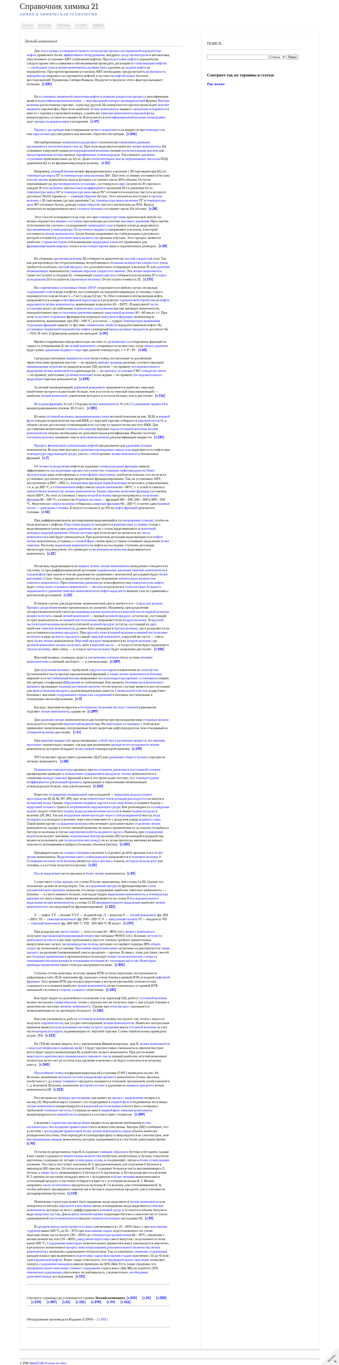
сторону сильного (72, 990)
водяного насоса (110, 832)
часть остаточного (57, 1185)
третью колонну (126, 628)
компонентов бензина (146, 674)
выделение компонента (72, 545)
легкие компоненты (72, 67)
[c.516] (125, 1302)
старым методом (54, 242)
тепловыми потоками (88, 961)
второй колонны (99, 495)
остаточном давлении (75, 312)
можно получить (39, 616)
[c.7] (45, 458)
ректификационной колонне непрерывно (135, 117)
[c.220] (161, 1298)
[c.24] (105, 163)
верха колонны (64, 504)
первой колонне (121, 632)
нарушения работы (83, 832)
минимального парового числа (88, 1056)
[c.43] (45, 512)
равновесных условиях (131, 524)
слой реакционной (128, 815)
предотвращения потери (45, 155)
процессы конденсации (52, 121)
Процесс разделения (42, 607)
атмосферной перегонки (79, 300)
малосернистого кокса (77, 1226)
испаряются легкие (145, 745)
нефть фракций (126, 508)
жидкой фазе (110, 1110)
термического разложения (93, 308)
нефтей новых (124, 76)
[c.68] (64, 761)
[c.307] (52, 1302)
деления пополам (79, 375)
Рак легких (216, 84)
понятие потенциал (106, 1218)
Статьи (27, 25)
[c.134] (159, 437)
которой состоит (70, 1077)
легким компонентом (118, 1023)
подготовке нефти (123, 59)
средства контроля (134, 55)
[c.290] (96, 1302)
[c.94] (111, 1302)
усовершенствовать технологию (83, 51)
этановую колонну (144, 857)
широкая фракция (106, 504)
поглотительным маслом (140, 150)
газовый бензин (62, 171)
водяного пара (150, 819)
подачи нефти (135, 67)
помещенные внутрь (85, 836)
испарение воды (39, 803)
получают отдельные (50, 317)
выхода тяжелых (55, 778)
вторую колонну (135, 620)
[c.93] (31, 1143)
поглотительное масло (108, 159)
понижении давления (82, 582)
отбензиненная (64, 487)
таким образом (88, 204)
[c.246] (131, 134)
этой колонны (66, 861)
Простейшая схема (48, 1073)
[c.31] (66, 1302)
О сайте (81, 25)
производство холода (82, 944)
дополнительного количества (128, 1247)
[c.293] (84, 379)
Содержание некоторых (64, 1243)
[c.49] (94, 121)
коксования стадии (117, 1256)
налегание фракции (135, 491)
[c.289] (115, 661)
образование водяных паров (85, 803)
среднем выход (48, 1226)
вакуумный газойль (123, 919)
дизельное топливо (54, 508)
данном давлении (79, 528)
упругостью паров (102, 670)
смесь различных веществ (127, 740)
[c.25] (92, 865)
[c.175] (148, 279)
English (98, 25)
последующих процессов (69, 470)
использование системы (72, 1027)
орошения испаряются (150, 109)
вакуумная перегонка (93, 1239)
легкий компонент (82, 346)
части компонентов (63, 1218)
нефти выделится (113, 591)
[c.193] (137, 749)
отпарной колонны (40, 732)
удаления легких (52, 720)
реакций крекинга (68, 782)
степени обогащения (80, 429)
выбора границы (110, 362)
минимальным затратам (44, 366)
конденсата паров (49, 1031)
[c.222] (110, 907)
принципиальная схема (92, 416)
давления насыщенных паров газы (105, 450)
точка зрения (62, 882)
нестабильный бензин (63, 678)
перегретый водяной (78, 724)
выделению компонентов (126, 894)
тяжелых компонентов (148, 570)
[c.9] (78, 699)
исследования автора (101, 886)
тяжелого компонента (43, 582)
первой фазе (120, 1102)
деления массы (119, 342)
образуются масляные (75, 1206)
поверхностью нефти (148, 582)
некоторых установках (123, 724)
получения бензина (54, 670)
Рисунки (45, 25)
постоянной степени (145, 769)
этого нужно (49, 51)
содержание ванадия (54, 1264)
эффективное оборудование (84, 55)
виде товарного (66, 1081)
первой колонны (115, 483)
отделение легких (148, 823)
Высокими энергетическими (96, 948)
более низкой (84, 749)
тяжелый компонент (105, 636)
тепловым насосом (124, 961)
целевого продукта (65, 636)
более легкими (124, 1177)
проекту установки (118, 371)
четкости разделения (54, 466)
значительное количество (45, 491)
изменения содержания (44, 1272)
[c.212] (58, 1089)
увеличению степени (103, 657)
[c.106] (159, 649)
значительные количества (82, 1156)
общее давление (156, 346)
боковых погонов (88, 499)
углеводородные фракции (118, 466)
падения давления (54, 533)
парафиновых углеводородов (98, 155)
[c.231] (47, 84)
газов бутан (149, 670)
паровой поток (149, 420)
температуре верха (41, 175)
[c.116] (160, 396)
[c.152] (50, 1035)
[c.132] (111, 990)
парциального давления (44, 591)
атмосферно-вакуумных (97, 474)
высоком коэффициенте (87, 188)
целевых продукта (64, 632)
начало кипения (106, 487)
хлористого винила (111, 271)
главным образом (84, 196)
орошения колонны (68, 258)
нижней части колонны (80, 620)
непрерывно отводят (138, 520)
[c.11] (77, 732)
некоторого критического (46, 1056)
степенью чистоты (57, 1110)
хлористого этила (155, 263)
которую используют (141, 861)
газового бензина (90, 209)
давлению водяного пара (63, 350)
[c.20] (149, 1218)
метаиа (97, 587)
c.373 (102, 1319)
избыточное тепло (100, 799)
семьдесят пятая (153, 371)
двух (122, 184)
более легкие (38, 179)
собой (94, 454)
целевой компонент (41, 645)
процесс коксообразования (86, 1247)
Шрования (72, 682)
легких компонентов (58, 371)
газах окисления (121, 803)
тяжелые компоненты (117, 113)
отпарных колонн (156, 720)
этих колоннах (52, 188)
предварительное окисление (128, 1260)
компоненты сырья (117, 1131)
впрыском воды (126, 794)
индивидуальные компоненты (98, 612)
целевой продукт (118, 616)
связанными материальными (48, 961)
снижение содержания (150, 1251)
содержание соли (39, 292)
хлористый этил (104, 275)
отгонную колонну (40, 437)
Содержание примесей (148, 404)
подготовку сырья (89, 1256)
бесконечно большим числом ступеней (109, 707)
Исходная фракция (48, 404)
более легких (44, 641)
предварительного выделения (118, 902)
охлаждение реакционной (68, 794)
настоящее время (95, 246)
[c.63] (142, 350)
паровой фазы (143, 113)
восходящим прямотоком (69, 1127)
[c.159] (128, 923)
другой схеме (97, 632)
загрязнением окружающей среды (95, 807)
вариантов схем (78, 358)
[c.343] (44, 1064)
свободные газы (43, 67)
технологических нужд (81, 840)
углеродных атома (89, 1160)
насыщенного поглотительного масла (55, 146)
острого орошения (105, 1027)
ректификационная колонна (60, 101)
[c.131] (81, 1302)
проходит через (102, 815)
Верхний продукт (88, 641)
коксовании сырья (98, 1231)
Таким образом (108, 491)
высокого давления (135, 221)
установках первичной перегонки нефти (69, 96)
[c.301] (92, 408)
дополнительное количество (78, 238)
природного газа (100, 225)
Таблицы (63, 25)
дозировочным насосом (101, 811)
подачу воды (73, 811)
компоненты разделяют (79, 142)
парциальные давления (114, 570)
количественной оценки (85, 1214)
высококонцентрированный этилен (68, 936)
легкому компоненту (75, 1006)
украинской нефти (47, 1260)
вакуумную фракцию (117, 317)
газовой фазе (84, 541)
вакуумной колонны (119, 312)
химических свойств (101, 325)
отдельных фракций (41, 325)
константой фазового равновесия (53, 1048)
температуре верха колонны (117, 200)
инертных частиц (47, 1214)
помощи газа (155, 130)
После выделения (47, 873)
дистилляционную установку (74, 184)
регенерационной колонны (89, 150)
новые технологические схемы (130, 956)
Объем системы (81, 533)
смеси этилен (69, 931)
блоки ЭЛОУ (87, 288)
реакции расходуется (131, 799)
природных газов (105, 242)
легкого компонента (105, 130)
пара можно (42, 134)
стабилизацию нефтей (150, 63)
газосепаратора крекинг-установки (128, 678)
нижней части (146, 632)
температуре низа (77, 192)
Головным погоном (41, 861)
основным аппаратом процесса (123, 96)
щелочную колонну (85, 279)
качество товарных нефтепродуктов (118, 470)
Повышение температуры (53, 769)
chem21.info (36, 1363)
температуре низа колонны (84, 175)
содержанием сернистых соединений (84, 695)
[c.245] (132, 1298)
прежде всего (121, 745)
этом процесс (120, 1006)
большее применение (48, 956)
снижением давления (134, 142)
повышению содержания (83, 774)
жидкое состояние (69, 221)
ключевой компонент (89, 387)
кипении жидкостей (55, 740)
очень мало (44, 587)
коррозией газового (41, 807)
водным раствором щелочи (79, 686)
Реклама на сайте (55, 1363)
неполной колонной (94, 437)
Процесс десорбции (49, 130)
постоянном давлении (110, 769)
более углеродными (154, 1160)
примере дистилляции (73, 1098)
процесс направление (128, 1098)
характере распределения (71, 1123)
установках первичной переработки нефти (58, 329)
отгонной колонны (60, 416)
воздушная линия (77, 815)
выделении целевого (101, 1077)
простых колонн (150, 603)
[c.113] (72, 1193)
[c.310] (98, 786)
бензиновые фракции (86, 483)
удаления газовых (139, 445)
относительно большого (143, 587)
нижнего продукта (140, 1085)
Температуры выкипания (141, 321)
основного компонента (70, 587)
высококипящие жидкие (44, 1139)
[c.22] (51, 553)
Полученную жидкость (91, 229)
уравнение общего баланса (128, 757)
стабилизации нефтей (82, 445)
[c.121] (80, 1276)
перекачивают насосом (142, 159)
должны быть (97, 67)
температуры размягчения (111, 1235)
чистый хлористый (138, 258)
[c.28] (153, 209)
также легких (119, 674)
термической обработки (137, 300)
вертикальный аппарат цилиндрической (115, 101)
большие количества (125, 263)
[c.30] (163, 246)
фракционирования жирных (47, 246)
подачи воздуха (143, 811)
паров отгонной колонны (128, 429)
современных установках (58, 288)
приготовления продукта (51, 691)
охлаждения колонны (72, 823)
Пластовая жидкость (79, 524)
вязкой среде (111, 1210)
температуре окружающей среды (52, 454)
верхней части (133, 612)
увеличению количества (109, 549)
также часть (49, 1172)
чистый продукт (70, 267)
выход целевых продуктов (128, 329)
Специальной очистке (131, 691)
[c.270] (36, 1302)
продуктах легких (118, 774)
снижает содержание (85, 1268)
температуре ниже (112, 217)
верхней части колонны (103, 1106)
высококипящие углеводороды (49, 229)
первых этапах (89, 566)
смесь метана (101, 861)
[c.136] (98, 1010)
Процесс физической (49, 445)
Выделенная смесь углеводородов (82, 857)
